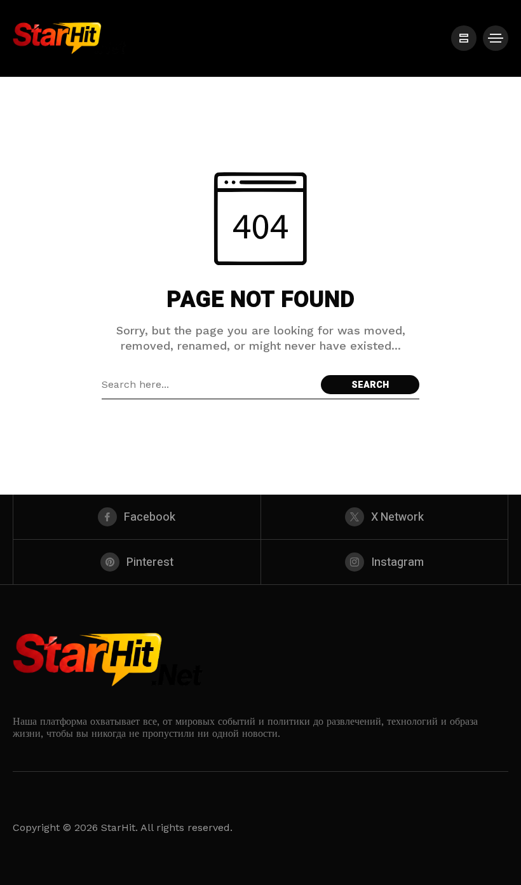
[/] (464, 38)
